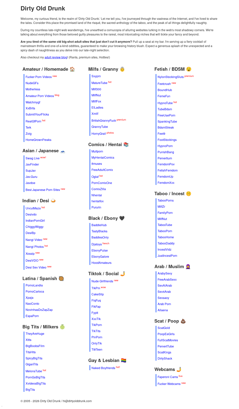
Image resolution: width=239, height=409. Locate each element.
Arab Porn (164, 304)
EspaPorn (32, 316)
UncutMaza (33, 208)
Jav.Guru (31, 176)
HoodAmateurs (101, 262)
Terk (28, 127)
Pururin (96, 207)
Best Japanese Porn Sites (43, 190)
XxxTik (96, 319)
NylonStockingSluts (171, 77)
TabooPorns (166, 200)
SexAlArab (165, 285)
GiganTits (32, 364)
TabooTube (165, 225)
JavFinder (32, 164)
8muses (96, 163)
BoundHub (165, 90)
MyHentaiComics (102, 157)
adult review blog (56, 57)
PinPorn (96, 337)
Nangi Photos (35, 246)
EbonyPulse (99, 250)
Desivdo (31, 214)
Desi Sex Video (36, 267)
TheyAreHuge (35, 333)
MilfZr (161, 206)
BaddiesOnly (100, 237)
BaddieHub (99, 225)
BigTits (30, 389)
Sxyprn (96, 76)
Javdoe (30, 183)
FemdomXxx (166, 182)
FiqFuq (96, 300)
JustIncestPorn (167, 255)
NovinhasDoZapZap (39, 309)
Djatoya (96, 244)
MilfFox (96, 101)
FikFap (96, 306)
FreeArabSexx (167, 279)
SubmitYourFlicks (37, 114)
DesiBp (30, 233)
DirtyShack (165, 358)
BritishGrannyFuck (103, 120)
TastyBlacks (99, 231)
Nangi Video (34, 240)
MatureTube (99, 83)
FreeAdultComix (102, 170)
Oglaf (95, 176)
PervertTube (166, 346)
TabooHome (166, 237)
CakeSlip (97, 294)
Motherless (33, 89)
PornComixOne (101, 183)
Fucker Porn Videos (39, 77)
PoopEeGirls (166, 334)
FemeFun (164, 96)
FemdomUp (165, 176)
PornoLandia (34, 285)
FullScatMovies (168, 340)
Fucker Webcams (169, 384)
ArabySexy (165, 273)
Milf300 (96, 89)
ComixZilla (98, 189)
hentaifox (97, 201)
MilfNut (96, 95)
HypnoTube (165, 103)
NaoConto (32, 303)
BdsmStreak (166, 127)
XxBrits (30, 108)
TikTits (95, 331)
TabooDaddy (166, 243)
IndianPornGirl (35, 220)
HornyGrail (98, 133)
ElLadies (97, 107)
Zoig (29, 133)
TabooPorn (165, 231)
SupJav (31, 170)
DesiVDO (32, 260)
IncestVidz (164, 249)
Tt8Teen (96, 349)
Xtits (28, 340)
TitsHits (31, 352)
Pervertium (165, 158)
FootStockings (167, 140)
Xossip (30, 253)
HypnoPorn (165, 146)
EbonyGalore (100, 256)
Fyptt (94, 312)
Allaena (163, 310)
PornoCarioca (35, 291)
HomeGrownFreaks (38, 140)
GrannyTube (99, 126)
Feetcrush (164, 84)
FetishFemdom (168, 170)
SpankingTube (167, 121)
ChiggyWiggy (35, 226)
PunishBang (166, 152)
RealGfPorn (33, 121)
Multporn (97, 151)
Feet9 (161, 133)
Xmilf (94, 113)
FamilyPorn (165, 212)
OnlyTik (96, 343)
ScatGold (164, 328)
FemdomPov (166, 164)
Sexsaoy (163, 298)
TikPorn (96, 325)
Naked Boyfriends (103, 368)
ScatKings (164, 352)
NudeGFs (32, 83)
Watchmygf (33, 102)
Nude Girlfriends (102, 281)
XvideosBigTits (36, 383)
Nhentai (96, 195)
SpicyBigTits (34, 358)
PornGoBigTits (35, 377)
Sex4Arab (164, 291)
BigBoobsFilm (35, 346)
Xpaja (29, 297)
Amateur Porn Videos (40, 96)
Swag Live (33, 158)
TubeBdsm (165, 109)
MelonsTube (34, 371)
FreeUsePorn (166, 115)
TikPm (95, 288)
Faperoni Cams (168, 377)
